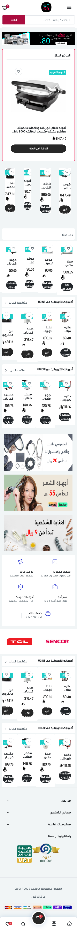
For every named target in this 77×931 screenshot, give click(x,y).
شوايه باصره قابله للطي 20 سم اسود (27, 182)
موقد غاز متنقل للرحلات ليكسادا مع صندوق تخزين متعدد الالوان (29, 260)
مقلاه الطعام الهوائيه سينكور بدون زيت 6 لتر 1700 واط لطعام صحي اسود (10, 185)
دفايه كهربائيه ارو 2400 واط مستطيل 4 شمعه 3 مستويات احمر (65, 398)
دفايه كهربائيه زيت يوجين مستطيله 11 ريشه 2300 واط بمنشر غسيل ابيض (27, 331)
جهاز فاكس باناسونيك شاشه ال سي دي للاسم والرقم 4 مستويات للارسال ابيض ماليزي (67, 263)
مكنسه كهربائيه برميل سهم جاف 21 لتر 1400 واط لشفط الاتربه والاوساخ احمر (8, 397)
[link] (18, 71)
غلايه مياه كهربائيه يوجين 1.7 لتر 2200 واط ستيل (65, 329)
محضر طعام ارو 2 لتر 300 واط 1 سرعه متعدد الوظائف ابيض (27, 396)
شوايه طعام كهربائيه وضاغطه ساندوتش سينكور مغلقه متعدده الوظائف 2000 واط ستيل (40, 129)
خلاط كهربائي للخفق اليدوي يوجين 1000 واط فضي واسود (47, 329)
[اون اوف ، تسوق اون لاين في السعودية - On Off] (38, 8)
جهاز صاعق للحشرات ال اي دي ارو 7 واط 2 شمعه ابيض (45, 397)
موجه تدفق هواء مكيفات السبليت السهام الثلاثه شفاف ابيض (47, 261)
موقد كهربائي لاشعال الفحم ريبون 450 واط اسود (11, 262)
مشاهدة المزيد (18, 302)
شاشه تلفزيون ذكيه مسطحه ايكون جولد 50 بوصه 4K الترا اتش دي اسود (45, 186)
